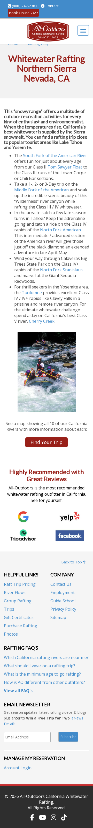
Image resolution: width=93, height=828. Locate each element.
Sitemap (58, 617)
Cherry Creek (42, 321)
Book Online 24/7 (23, 12)
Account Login (18, 768)
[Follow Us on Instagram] (53, 817)
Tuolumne (32, 292)
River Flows (15, 592)
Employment (62, 592)
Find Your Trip (46, 442)
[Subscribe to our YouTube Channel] (42, 817)
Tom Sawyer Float (65, 167)
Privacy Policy (63, 609)
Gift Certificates (19, 617)
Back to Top (72, 562)
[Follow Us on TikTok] (64, 817)
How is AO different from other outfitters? (44, 682)
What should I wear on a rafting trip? (39, 666)
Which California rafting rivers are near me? (46, 657)
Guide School (62, 601)
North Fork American (60, 230)
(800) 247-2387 (24, 5)
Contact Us (61, 584)
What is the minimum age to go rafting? (42, 674)
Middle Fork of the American (41, 190)
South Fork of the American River (55, 155)
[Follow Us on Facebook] (32, 817)
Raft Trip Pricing (20, 584)
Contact (52, 5)
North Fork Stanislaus (61, 270)
